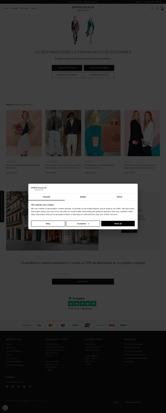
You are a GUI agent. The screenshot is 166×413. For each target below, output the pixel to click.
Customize (81, 223)
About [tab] (119, 197)
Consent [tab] (46, 197)
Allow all (118, 223)
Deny (48, 223)
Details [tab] (83, 197)
